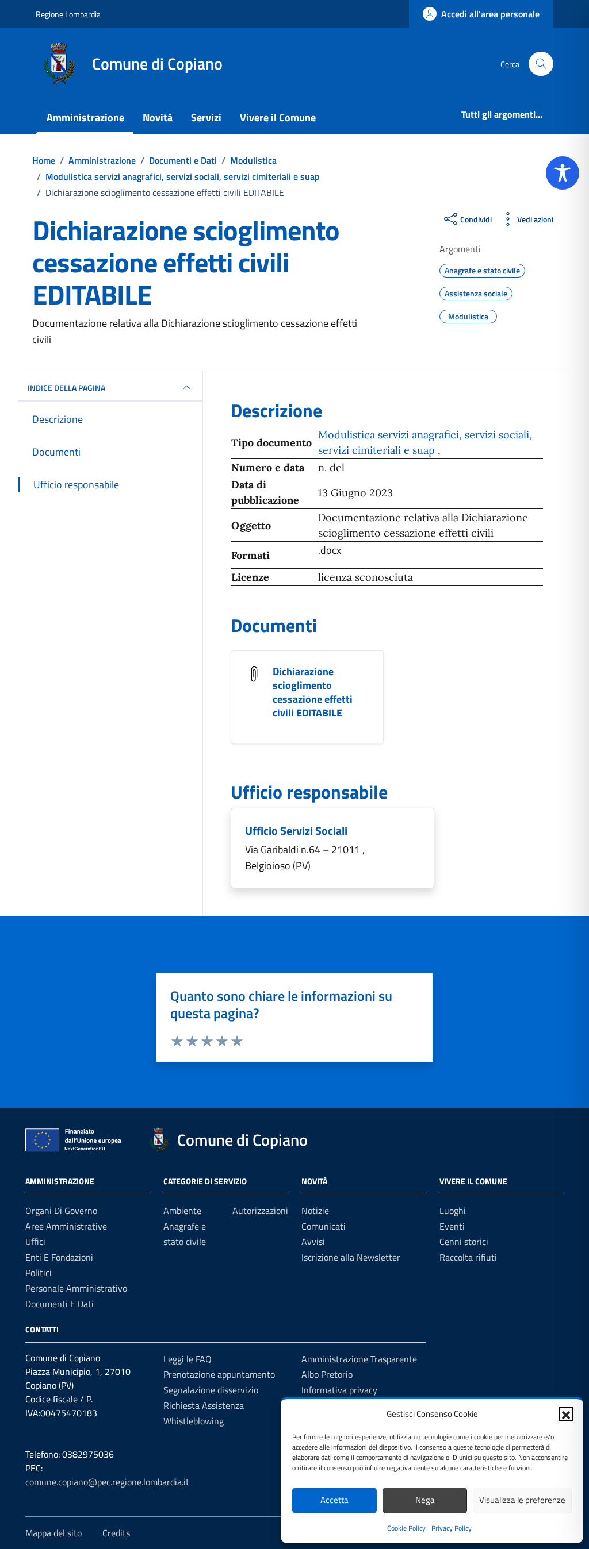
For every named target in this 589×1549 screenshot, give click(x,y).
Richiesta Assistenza (203, 1405)
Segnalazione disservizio (210, 1390)
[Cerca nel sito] (541, 64)
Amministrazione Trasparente (359, 1359)
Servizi (206, 117)
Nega (425, 1499)
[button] (566, 1414)
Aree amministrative (66, 1226)
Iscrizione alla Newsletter (350, 1257)
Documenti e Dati (59, 1304)
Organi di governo (61, 1210)
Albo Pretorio (327, 1374)
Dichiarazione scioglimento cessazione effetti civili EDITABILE (313, 692)
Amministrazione (85, 117)
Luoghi (452, 1210)
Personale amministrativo (76, 1288)
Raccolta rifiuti (468, 1257)
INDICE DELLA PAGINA (66, 388)
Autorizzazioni (260, 1210)
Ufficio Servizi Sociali (296, 830)
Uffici (35, 1242)
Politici (38, 1273)
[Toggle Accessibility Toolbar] (562, 173)
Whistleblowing (193, 1421)
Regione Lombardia (68, 14)
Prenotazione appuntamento (219, 1374)
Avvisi (313, 1242)
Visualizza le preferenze (522, 1499)
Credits (116, 1533)
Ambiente (182, 1210)
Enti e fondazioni (59, 1257)
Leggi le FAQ (187, 1359)
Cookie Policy (406, 1528)
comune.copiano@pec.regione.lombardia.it (107, 1482)
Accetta (334, 1499)
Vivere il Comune (278, 117)
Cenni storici (463, 1242)
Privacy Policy (451, 1528)
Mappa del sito (53, 1533)
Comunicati (323, 1226)
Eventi (452, 1226)
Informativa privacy (339, 1390)
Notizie (315, 1210)
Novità (158, 117)
